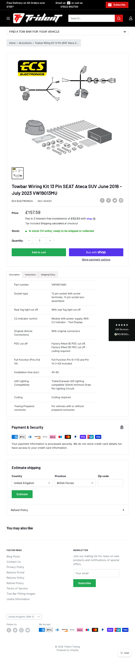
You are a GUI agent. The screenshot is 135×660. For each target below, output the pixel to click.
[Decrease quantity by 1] (29, 241)
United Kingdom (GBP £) (21, 616)
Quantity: (17, 240)
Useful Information (18, 599)
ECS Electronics (22, 201)
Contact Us (14, 561)
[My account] (130, 18)
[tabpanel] (67, 347)
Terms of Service (17, 588)
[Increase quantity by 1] (50, 241)
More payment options (96, 259)
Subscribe (119, 4)
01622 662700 (69, 6)
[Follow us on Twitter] (15, 630)
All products (25, 42)
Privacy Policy (15, 567)
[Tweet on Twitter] (114, 200)
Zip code (103, 476)
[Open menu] (8, 18)
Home (12, 42)
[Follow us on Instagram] (21, 630)
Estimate (22, 494)
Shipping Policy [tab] (48, 274)
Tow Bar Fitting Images (21, 593)
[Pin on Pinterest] (108, 200)
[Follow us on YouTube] (27, 630)
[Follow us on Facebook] (9, 630)
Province (60, 476)
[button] (122, 330)
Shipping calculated (52, 223)
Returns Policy (15, 577)
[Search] (119, 18)
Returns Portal (15, 572)
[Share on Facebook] (102, 200)
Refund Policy (19, 510)
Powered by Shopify (68, 650)
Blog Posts (13, 556)
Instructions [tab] (30, 274)
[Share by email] (121, 200)
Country (17, 476)
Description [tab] (14, 274)
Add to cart (39, 252)
